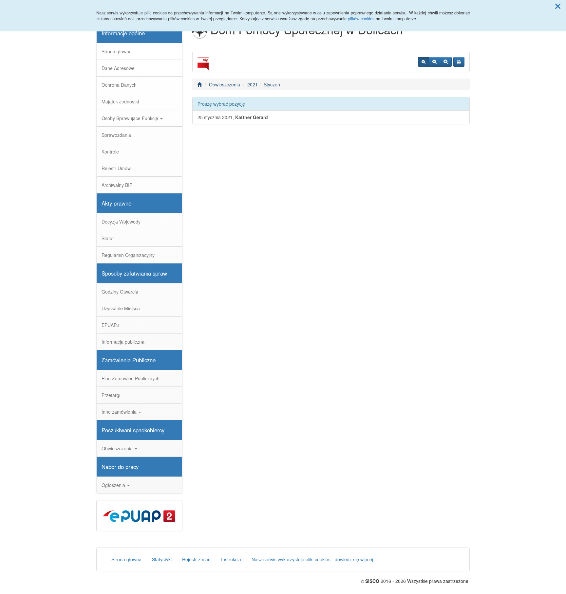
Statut (108, 238)
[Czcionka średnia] (434, 62)
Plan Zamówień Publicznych (131, 378)
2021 (252, 84)
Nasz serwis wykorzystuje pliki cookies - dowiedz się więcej (312, 559)
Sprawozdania (116, 135)
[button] (558, 6)
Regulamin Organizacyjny (128, 255)
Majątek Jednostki (120, 101)
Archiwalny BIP (117, 185)
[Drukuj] (458, 62)
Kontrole (110, 151)
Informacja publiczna (123, 341)
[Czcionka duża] (446, 62)
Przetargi (111, 395)
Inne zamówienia (120, 411)
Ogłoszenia (114, 485)
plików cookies (361, 19)
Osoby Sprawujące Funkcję (131, 118)
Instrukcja (231, 559)
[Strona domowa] (199, 84)
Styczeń (272, 84)
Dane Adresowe (118, 68)
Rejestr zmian (196, 559)
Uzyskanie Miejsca (121, 308)
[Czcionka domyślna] (423, 62)
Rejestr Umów (116, 168)
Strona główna (117, 51)
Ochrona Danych (119, 84)
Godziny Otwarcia (120, 291)
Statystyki (162, 559)
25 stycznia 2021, (233, 117)
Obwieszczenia (118, 448)
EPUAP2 (110, 325)
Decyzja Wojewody (121, 221)
